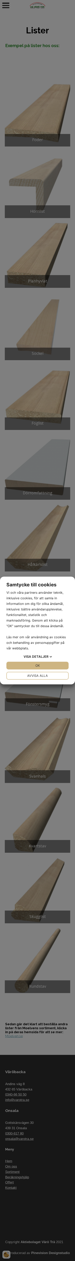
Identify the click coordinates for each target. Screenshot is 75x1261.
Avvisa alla (37, 676)
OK (37, 665)
